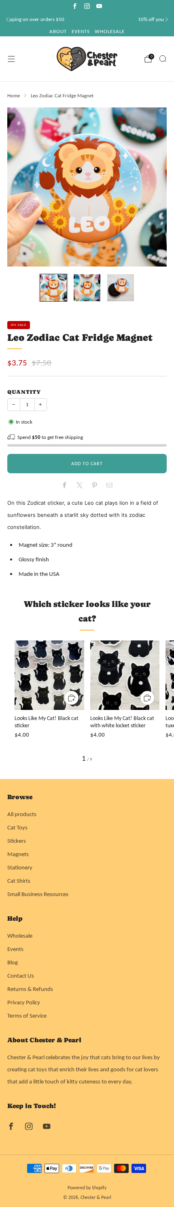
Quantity (24, 392)
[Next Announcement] (167, 19)
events (81, 31)
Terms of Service (27, 1015)
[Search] (163, 59)
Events (15, 949)
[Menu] (11, 59)
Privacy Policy (23, 1002)
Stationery (19, 867)
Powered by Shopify (87, 1187)
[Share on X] (79, 485)
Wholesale (19, 935)
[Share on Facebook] (64, 485)
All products (21, 814)
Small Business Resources (37, 894)
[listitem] (87, 19)
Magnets (18, 854)
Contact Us (20, 975)
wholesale (110, 31)
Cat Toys (17, 827)
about (58, 31)
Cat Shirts (18, 880)
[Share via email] (109, 485)
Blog (12, 962)
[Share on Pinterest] (94, 485)
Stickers (16, 840)
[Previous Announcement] (7, 19)
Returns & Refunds (30, 989)
